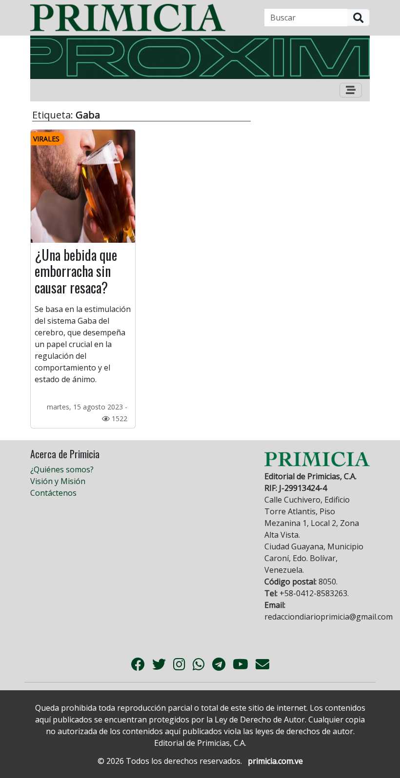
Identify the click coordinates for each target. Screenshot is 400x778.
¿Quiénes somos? (62, 469)
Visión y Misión (57, 481)
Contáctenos (53, 492)
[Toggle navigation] (351, 90)
